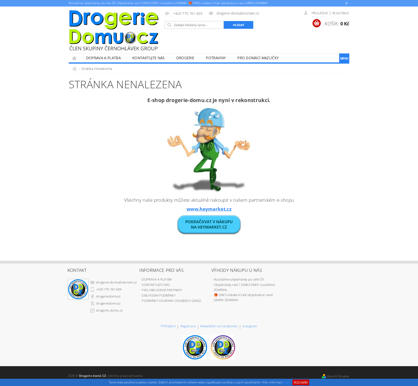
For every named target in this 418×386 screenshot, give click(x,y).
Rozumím (301, 382)
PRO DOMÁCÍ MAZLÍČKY (258, 57)
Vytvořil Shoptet (338, 376)
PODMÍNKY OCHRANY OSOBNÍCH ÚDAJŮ (171, 300)
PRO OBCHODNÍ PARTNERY (162, 290)
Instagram (249, 326)
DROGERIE (185, 57)
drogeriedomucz (108, 296)
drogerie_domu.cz (109, 310)
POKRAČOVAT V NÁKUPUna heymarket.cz (209, 224)
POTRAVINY (216, 57)
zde (285, 382)
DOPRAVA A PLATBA (103, 57)
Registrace (340, 13)
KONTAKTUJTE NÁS (148, 57)
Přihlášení (168, 326)
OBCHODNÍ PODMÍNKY (158, 295)
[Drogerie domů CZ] (113, 30)
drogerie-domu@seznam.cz (116, 282)
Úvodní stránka (74, 58)
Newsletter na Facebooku (219, 326)
